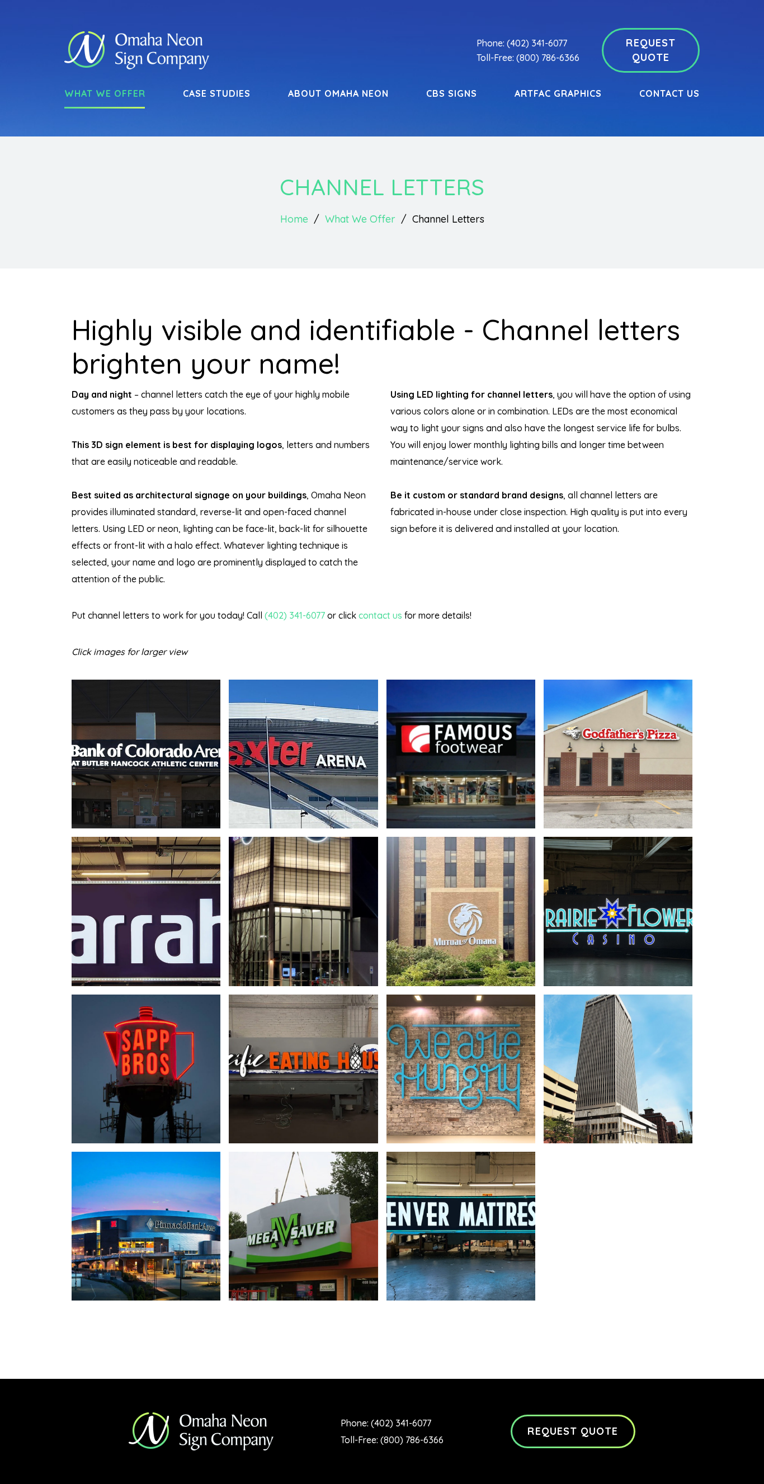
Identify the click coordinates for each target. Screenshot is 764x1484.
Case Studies (217, 93)
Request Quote (651, 50)
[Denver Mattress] (460, 1226)
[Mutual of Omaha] (460, 911)
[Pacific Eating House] (303, 1069)
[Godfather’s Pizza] (618, 754)
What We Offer (360, 219)
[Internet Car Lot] (303, 911)
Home (294, 219)
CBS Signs (451, 93)
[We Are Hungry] (460, 1069)
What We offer (104, 93)
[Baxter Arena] (303, 754)
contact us (380, 615)
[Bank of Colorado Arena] (146, 754)
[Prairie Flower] (618, 911)
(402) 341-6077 (537, 43)
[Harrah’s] (146, 911)
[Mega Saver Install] (303, 1226)
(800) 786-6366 (547, 57)
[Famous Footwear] (460, 754)
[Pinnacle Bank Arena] (146, 1226)
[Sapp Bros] (146, 1069)
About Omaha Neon (338, 93)
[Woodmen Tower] (618, 1069)
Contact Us (669, 93)
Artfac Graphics (558, 93)
